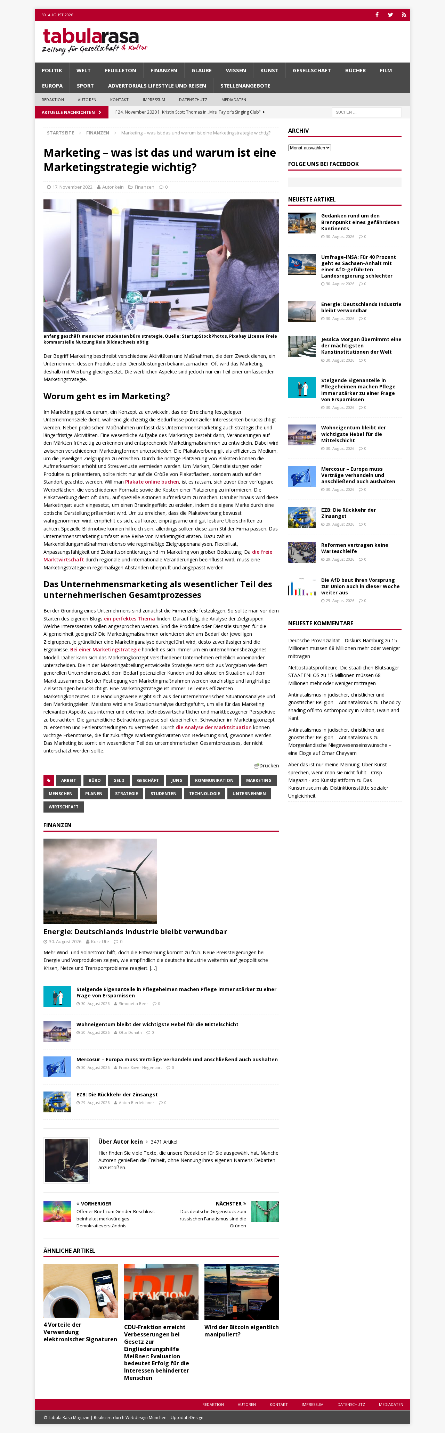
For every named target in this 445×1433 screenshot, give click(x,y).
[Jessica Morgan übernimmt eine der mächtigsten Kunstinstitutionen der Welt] (302, 346)
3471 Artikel (164, 1141)
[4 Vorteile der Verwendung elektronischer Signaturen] (80, 1291)
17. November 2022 (72, 187)
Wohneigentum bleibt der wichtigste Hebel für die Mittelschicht (157, 1024)
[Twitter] (391, 15)
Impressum (154, 99)
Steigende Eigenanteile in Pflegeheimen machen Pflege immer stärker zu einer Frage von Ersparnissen (176, 992)
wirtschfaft (64, 807)
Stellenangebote (245, 85)
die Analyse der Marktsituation (214, 727)
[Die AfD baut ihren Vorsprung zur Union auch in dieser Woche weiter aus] (302, 587)
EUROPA (52, 85)
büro (95, 780)
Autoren (87, 99)
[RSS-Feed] (404, 15)
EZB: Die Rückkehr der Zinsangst (117, 1094)
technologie (204, 794)
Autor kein (113, 187)
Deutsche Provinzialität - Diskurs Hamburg (335, 640)
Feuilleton (120, 70)
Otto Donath (130, 1032)
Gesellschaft (312, 70)
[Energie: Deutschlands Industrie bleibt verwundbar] (161, 881)
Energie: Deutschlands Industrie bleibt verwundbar (135, 931)
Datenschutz (193, 99)
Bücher (355, 70)
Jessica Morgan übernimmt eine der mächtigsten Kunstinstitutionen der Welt (361, 345)
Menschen (61, 794)
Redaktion (53, 99)
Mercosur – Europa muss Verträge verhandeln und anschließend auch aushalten (177, 1059)
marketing (259, 780)
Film (386, 70)
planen (94, 794)
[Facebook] (377, 15)
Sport (85, 85)
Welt (83, 70)
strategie (126, 794)
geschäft (148, 780)
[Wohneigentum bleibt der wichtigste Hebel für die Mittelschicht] (57, 1031)
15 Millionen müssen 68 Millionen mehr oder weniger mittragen (344, 648)
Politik (52, 70)
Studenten (164, 794)
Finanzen (164, 70)
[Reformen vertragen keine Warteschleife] (302, 552)
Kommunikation (214, 780)
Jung (177, 780)
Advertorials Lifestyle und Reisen (157, 85)
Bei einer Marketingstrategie (105, 649)
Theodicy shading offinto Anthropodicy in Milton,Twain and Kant (344, 710)
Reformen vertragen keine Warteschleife (354, 548)
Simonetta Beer (133, 1003)
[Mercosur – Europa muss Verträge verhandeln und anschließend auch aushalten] (57, 1066)
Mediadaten (233, 99)
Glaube (202, 70)
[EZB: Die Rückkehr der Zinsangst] (57, 1102)
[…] (153, 968)
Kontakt (119, 99)
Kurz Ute (100, 941)
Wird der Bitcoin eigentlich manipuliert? (241, 1330)
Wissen (236, 70)
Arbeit (68, 780)
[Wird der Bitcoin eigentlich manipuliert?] (241, 1292)
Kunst (269, 70)
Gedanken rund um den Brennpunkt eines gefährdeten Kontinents (360, 221)
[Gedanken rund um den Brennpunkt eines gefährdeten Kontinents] (302, 223)
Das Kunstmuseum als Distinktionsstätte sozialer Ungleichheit (338, 788)
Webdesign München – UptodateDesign (164, 1417)
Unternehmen (249, 794)
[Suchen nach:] (367, 111)
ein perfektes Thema (129, 618)
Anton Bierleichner (136, 1102)
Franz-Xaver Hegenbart (140, 1067)
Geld (118, 780)
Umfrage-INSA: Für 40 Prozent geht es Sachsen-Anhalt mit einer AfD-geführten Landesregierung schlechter (358, 266)
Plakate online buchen (152, 481)
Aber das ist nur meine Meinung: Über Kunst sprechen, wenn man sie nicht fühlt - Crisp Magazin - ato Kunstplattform (337, 772)
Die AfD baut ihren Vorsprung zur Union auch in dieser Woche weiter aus (360, 586)
